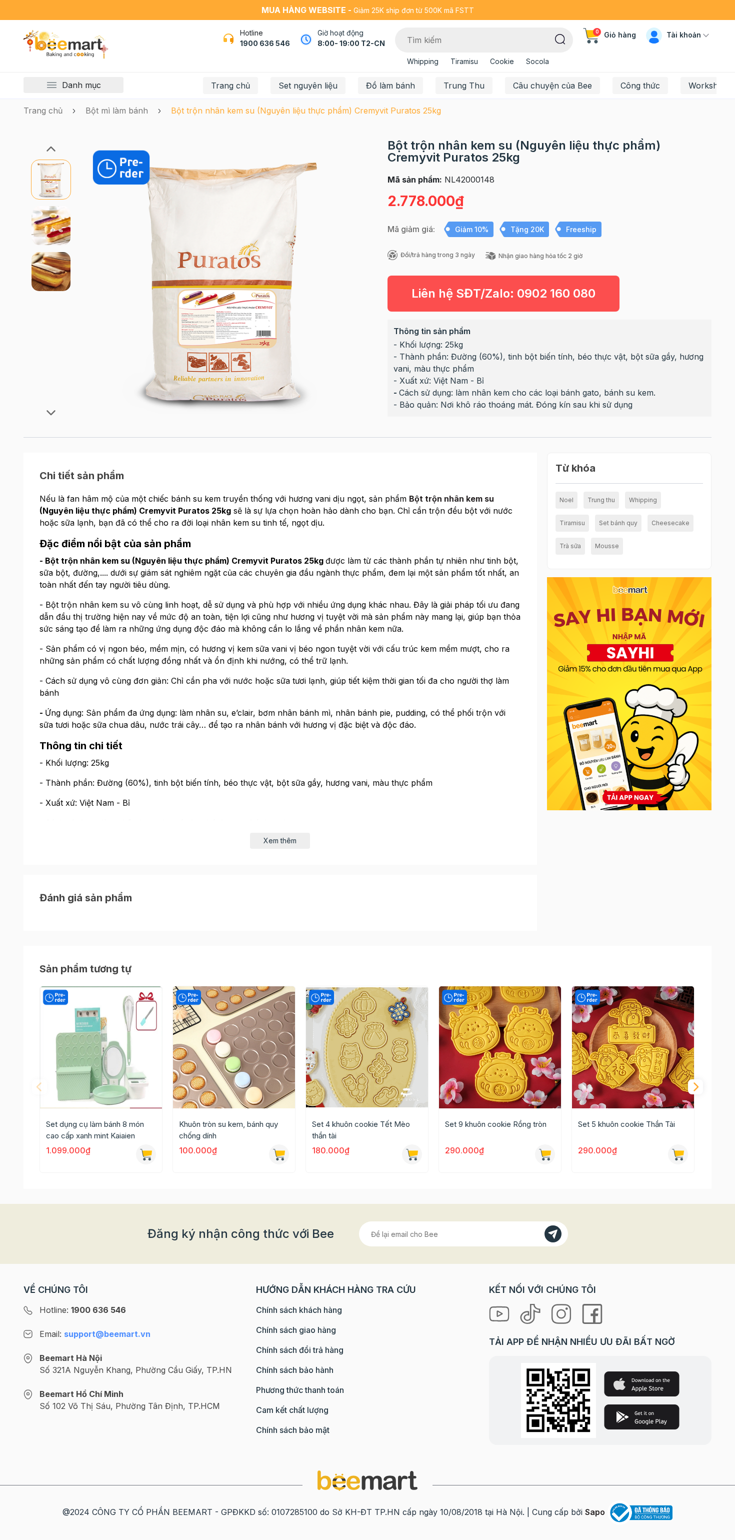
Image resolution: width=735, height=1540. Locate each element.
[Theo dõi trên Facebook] (592, 1313)
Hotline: (83, 1310)
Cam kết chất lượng (292, 1410)
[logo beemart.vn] (368, 1480)
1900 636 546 (265, 43)
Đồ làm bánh (390, 86)
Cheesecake (671, 523)
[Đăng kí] (553, 1234)
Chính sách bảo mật (293, 1430)
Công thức (640, 86)
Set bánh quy (618, 523)
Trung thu (601, 500)
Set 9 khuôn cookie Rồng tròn (495, 1124)
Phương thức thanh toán (300, 1390)
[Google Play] (642, 1416)
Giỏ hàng (616, 35)
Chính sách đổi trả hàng (300, 1350)
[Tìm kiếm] (560, 39)
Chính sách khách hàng (299, 1310)
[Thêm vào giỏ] (146, 1154)
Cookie (502, 61)
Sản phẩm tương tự (86, 969)
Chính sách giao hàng (296, 1330)
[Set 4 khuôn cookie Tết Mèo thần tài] (367, 1047)
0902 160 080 (556, 293)
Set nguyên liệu (308, 86)
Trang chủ (230, 86)
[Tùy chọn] (279, 1154)
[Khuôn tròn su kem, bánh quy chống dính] (234, 1047)
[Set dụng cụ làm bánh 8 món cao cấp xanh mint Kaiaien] (101, 1047)
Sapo (595, 1512)
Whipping (422, 61)
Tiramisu (464, 61)
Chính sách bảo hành (295, 1370)
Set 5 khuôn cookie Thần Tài (626, 1124)
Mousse (607, 546)
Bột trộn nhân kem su (451, 499)
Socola (537, 61)
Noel (567, 500)
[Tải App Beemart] (629, 693)
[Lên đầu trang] (716, 1530)
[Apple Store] (642, 1383)
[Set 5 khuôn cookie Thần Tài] (633, 1047)
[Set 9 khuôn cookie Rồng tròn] (500, 1047)
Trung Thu (464, 86)
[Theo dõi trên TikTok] (531, 1313)
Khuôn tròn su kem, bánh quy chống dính (228, 1129)
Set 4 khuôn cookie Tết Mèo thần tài (361, 1129)
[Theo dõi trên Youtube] (500, 1313)
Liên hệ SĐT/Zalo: (504, 293)
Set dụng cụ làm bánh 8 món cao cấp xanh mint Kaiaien (95, 1129)
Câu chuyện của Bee (552, 86)
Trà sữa (570, 546)
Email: (95, 1334)
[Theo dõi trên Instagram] (562, 1313)
